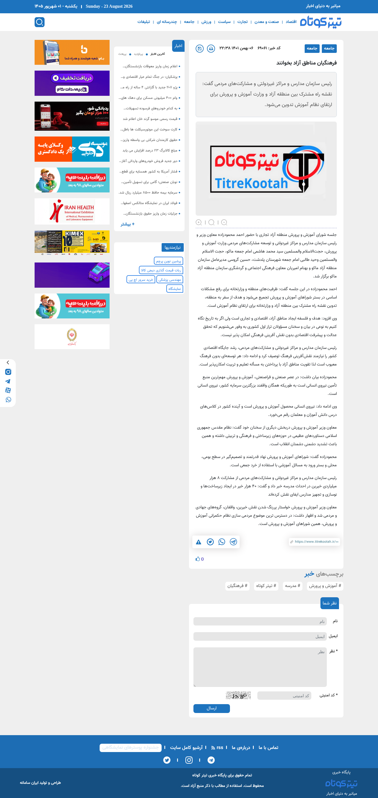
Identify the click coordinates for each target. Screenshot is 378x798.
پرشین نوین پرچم (168, 261)
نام (335, 621)
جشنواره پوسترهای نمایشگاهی (130, 747)
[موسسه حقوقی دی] (72, 151)
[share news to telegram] (233, 542)
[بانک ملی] (72, 54)
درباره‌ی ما (240, 747)
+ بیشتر (127, 224)
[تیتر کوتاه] (320, 22)
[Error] (199, 542)
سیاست (224, 22)
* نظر (333, 651)
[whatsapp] (7, 399)
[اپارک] (72, 182)
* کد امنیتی (329, 696)
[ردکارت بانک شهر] (72, 118)
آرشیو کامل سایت (186, 747)
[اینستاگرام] (187, 760)
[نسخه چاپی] (211, 49)
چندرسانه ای (167, 22)
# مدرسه (292, 586)
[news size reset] (211, 221)
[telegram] (7, 380)
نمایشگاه (175, 289)
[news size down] (224, 221)
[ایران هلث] (72, 213)
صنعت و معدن (267, 22)
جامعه (189, 22)
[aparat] (7, 390)
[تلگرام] (209, 760)
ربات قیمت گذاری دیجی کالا (161, 270)
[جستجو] (40, 22)
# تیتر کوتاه (266, 586)
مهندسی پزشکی (170, 280)
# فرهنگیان (237, 586)
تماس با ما (267, 747)
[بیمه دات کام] (72, 85)
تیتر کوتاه (199, 775)
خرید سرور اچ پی (141, 280)
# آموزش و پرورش (325, 586)
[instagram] (7, 371)
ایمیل (333, 636)
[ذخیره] (200, 49)
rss (219, 747)
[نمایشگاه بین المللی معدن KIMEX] (72, 244)
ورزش (206, 22)
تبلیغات (144, 22)
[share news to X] (210, 542)
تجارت (242, 22)
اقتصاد (291, 22)
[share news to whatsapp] (222, 542)
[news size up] (199, 221)
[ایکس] (166, 760)
